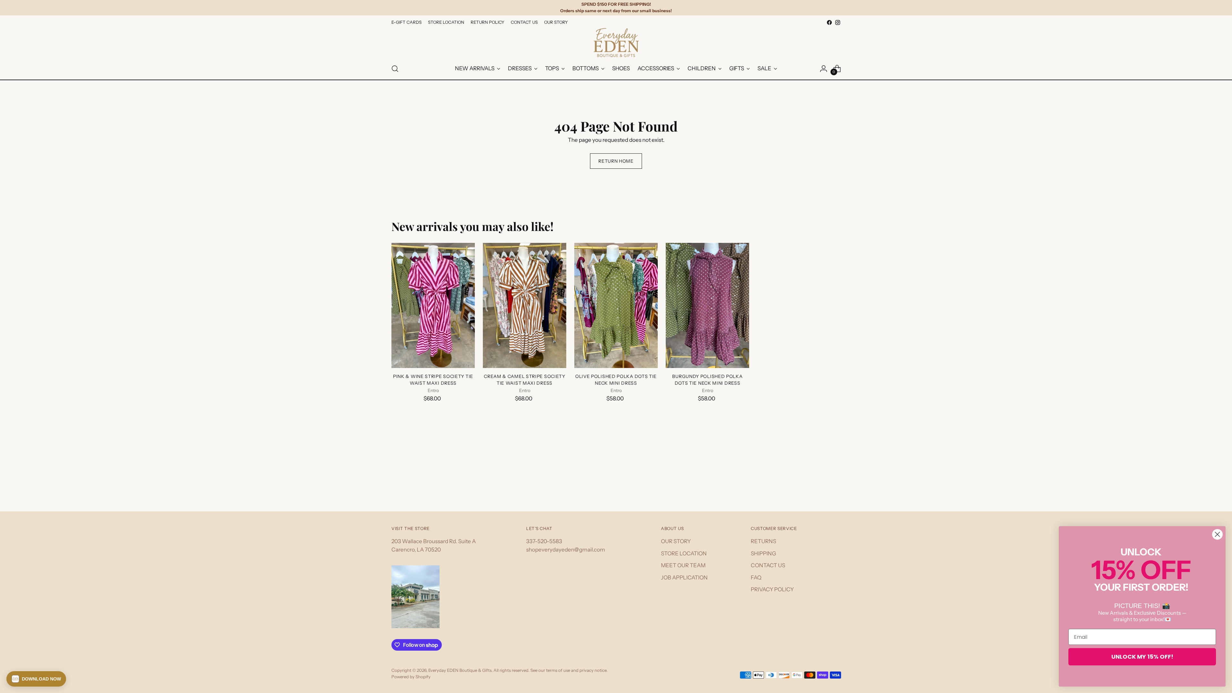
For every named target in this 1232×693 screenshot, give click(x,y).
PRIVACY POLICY (772, 589)
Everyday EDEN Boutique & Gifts (460, 670)
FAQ (756, 577)
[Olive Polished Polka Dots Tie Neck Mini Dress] (616, 305)
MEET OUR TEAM (683, 565)
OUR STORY (676, 541)
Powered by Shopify (411, 676)
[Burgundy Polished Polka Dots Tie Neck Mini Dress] (707, 305)
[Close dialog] (1217, 534)
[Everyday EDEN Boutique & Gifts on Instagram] (838, 22)
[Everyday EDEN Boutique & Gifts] (616, 42)
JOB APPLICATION (684, 577)
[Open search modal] (395, 68)
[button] (36, 679)
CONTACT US (768, 565)
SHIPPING (763, 553)
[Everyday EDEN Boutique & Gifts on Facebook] (829, 22)
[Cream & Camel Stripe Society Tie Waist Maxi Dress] (524, 305)
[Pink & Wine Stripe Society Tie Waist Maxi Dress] (433, 305)
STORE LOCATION (684, 553)
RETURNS (763, 541)
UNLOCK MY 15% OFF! (1142, 657)
